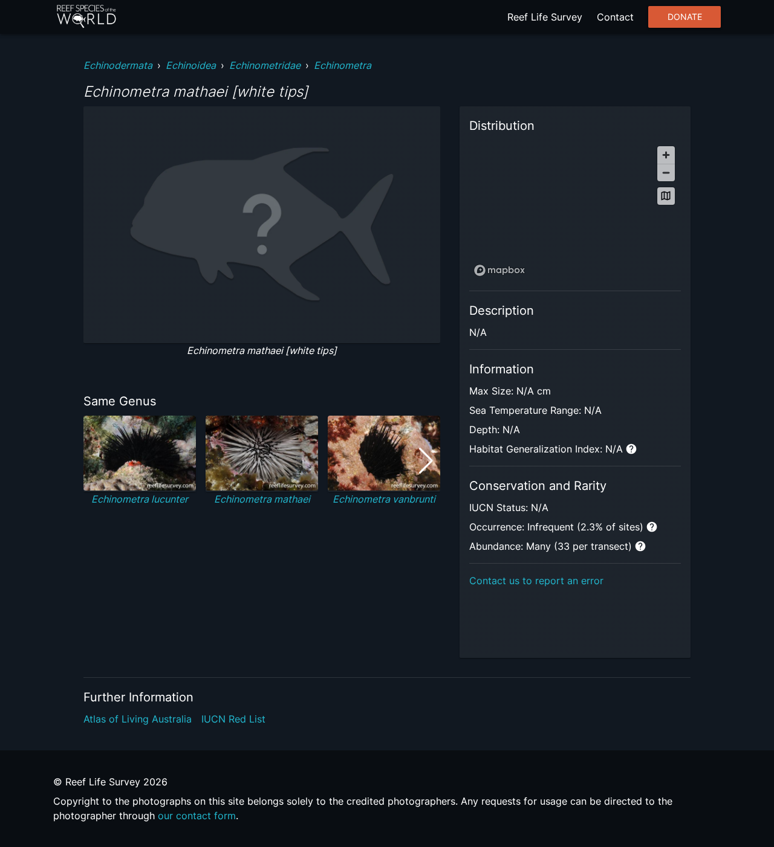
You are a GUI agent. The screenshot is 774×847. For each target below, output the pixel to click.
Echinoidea (191, 65)
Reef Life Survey (544, 17)
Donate (685, 17)
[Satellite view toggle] (666, 196)
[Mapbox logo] (499, 270)
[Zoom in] (666, 155)
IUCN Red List (233, 719)
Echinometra (342, 65)
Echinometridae (265, 65)
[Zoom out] (666, 172)
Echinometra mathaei (262, 499)
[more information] (631, 449)
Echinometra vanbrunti (384, 499)
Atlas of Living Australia (137, 719)
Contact (615, 17)
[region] (575, 210)
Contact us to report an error (536, 581)
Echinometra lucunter (139, 499)
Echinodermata (117, 65)
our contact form (197, 816)
